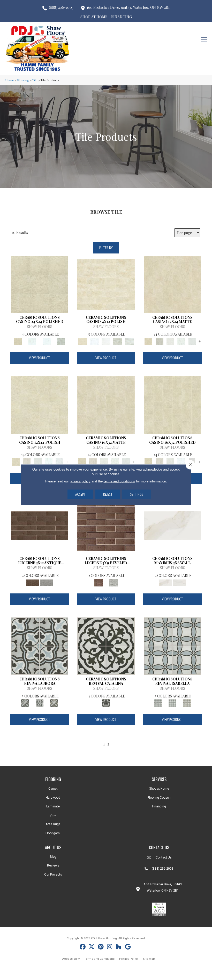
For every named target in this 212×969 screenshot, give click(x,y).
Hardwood (53, 797)
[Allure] (39, 284)
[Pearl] (54, 703)
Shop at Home (159, 788)
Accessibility (71, 958)
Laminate (53, 806)
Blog (53, 857)
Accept (80, 494)
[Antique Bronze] (39, 525)
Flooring (23, 80)
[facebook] (82, 947)
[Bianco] (170, 341)
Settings (136, 494)
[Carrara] (179, 582)
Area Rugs (53, 824)
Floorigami (53, 833)
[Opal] (39, 703)
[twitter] (91, 947)
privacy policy (80, 481)
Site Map (149, 958)
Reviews (53, 865)
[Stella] (61, 341)
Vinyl (53, 815)
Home (9, 80)
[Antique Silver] (46, 582)
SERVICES (159, 779)
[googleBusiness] (128, 947)
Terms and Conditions (99, 958)
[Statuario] (46, 341)
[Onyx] (106, 646)
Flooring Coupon (159, 797)
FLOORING (53, 779)
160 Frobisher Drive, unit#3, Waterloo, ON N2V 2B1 (128, 7)
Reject (107, 494)
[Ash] (159, 341)
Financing (159, 806)
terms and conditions (119, 481)
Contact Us (164, 857)
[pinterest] (100, 947)
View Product (39, 357)
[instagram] (109, 947)
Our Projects (53, 874)
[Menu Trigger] (204, 39)
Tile (34, 80)
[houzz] (119, 947)
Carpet (53, 788)
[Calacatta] (32, 341)
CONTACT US (159, 847)
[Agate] (39, 646)
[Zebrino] (129, 341)
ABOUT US (53, 847)
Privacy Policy (128, 958)
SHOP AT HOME (94, 16)
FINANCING (121, 16)
